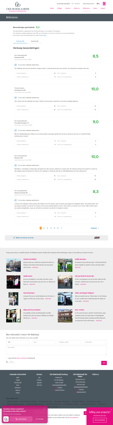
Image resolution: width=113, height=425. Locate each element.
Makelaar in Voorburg (12, 401)
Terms (13, 362)
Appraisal (39, 382)
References (86, 8)
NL (99, 3)
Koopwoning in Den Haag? (45, 401)
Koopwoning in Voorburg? (78, 401)
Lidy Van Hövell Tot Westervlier (84, 276)
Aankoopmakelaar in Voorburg (71, 404)
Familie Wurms (27, 276)
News (95, 8)
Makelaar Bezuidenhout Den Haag (15, 404)
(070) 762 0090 (59, 382)
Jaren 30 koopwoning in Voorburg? (35, 404)
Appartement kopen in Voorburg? (28, 401)
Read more (35, 267)
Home (52, 8)
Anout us (18, 390)
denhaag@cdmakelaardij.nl (81, 387)
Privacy (11, 362)
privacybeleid (73, 417)
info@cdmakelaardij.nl (88, 3)
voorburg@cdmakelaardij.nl (59, 385)
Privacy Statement (21, 358)
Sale (39, 377)
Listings (59, 8)
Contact (103, 8)
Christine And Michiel (29, 259)
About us (77, 8)
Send (104, 363)
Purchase (39, 380)
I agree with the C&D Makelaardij (21, 358)
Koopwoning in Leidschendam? (62, 401)
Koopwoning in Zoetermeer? (94, 401)
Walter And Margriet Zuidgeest (84, 293)
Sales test (39, 385)
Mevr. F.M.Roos (79, 310)
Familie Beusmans (80, 259)
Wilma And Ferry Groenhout (31, 310)
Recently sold (17, 382)
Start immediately (100, 420)
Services (67, 8)
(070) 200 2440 (81, 384)
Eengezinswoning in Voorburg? (53, 404)
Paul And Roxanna (28, 293)
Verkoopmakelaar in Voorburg (88, 404)
